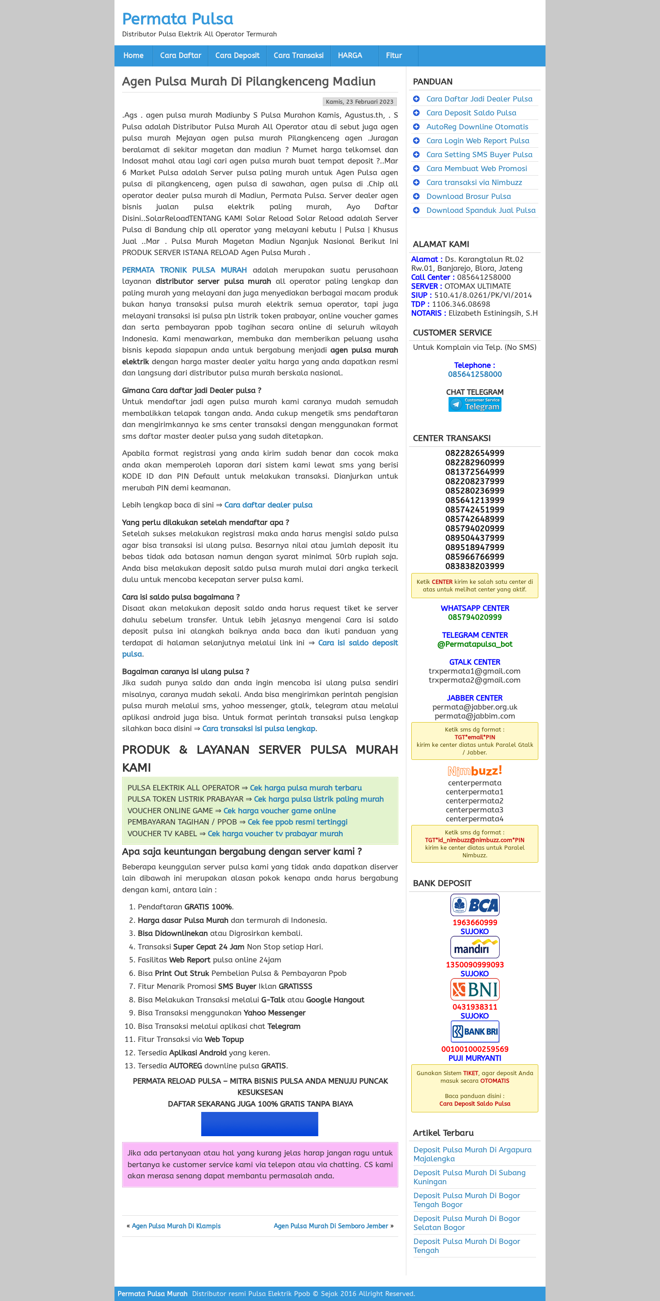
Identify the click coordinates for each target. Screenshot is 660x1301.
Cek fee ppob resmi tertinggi (298, 821)
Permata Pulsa (177, 18)
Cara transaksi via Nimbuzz (474, 182)
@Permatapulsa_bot (475, 643)
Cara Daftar (180, 56)
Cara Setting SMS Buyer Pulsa (479, 154)
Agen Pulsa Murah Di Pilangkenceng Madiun (249, 81)
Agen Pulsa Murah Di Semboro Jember (331, 1226)
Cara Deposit (238, 56)
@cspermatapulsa (475, 418)
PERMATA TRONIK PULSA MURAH (184, 269)
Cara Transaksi (299, 56)
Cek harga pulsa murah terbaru (306, 787)
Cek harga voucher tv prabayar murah (275, 833)
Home (133, 56)
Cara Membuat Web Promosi (477, 168)
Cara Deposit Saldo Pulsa (471, 112)
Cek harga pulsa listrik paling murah (319, 798)
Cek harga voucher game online (280, 810)
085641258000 (475, 374)
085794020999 (475, 617)
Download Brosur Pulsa (469, 196)
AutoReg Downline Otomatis (477, 126)
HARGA (350, 56)
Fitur (394, 56)
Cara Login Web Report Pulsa (478, 140)
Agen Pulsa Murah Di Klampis (176, 1226)
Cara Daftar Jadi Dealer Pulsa (479, 98)
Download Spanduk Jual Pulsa (481, 210)
